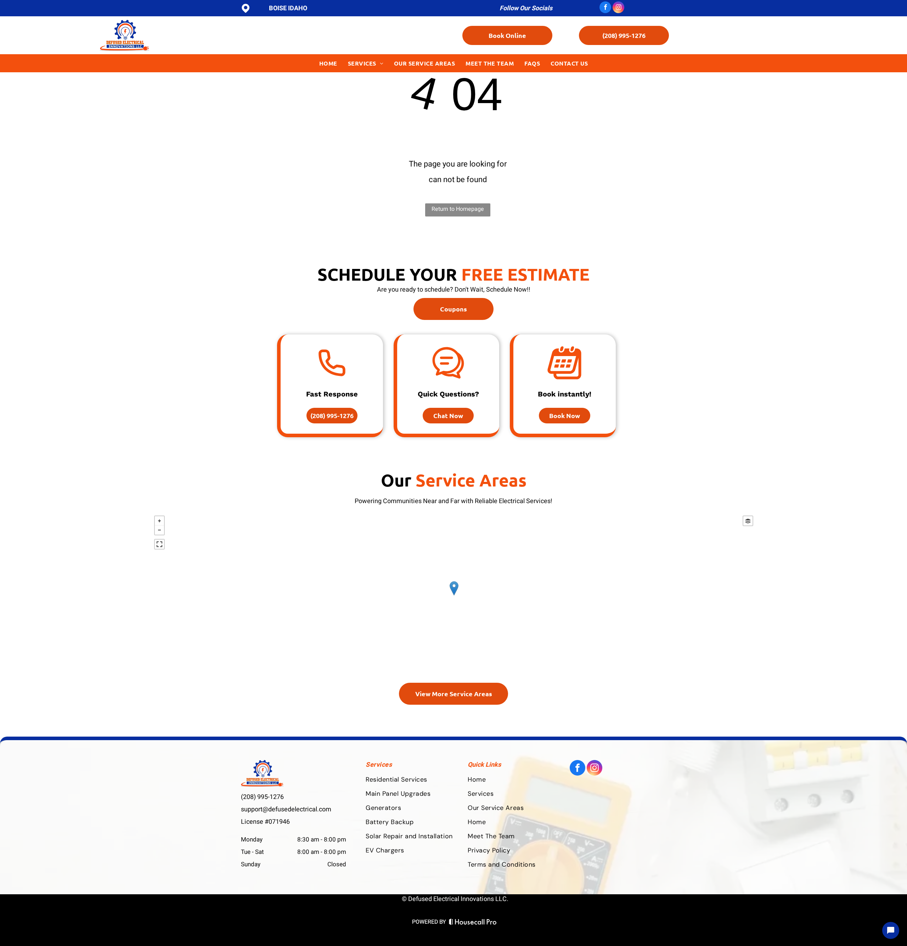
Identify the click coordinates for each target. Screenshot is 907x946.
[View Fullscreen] (159, 544)
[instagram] (618, 8)
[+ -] (454, 595)
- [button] (159, 530)
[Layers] (748, 520)
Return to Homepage (458, 209)
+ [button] (159, 520)
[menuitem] (328, 63)
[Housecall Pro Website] (473, 923)
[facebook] (605, 8)
